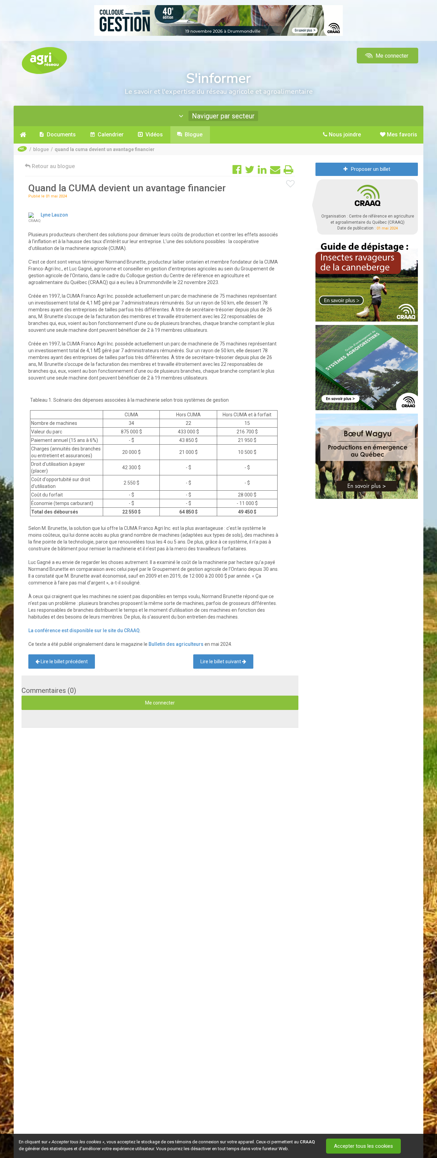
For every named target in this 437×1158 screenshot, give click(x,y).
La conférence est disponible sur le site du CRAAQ (84, 630)
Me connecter (391, 56)
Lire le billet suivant (221, 661)
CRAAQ (307, 1141)
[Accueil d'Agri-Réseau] (44, 60)
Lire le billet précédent (64, 661)
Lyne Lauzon (54, 214)
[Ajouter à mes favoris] (290, 184)
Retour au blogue (52, 166)
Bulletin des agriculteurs (176, 644)
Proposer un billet (370, 169)
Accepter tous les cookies (363, 1146)
